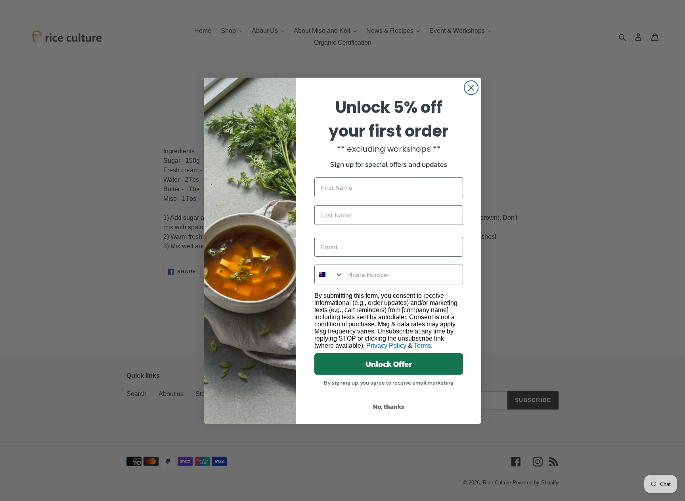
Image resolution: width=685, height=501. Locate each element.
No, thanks (388, 406)
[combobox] (329, 274)
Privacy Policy (386, 345)
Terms (422, 345)
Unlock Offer (388, 364)
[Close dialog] (471, 88)
